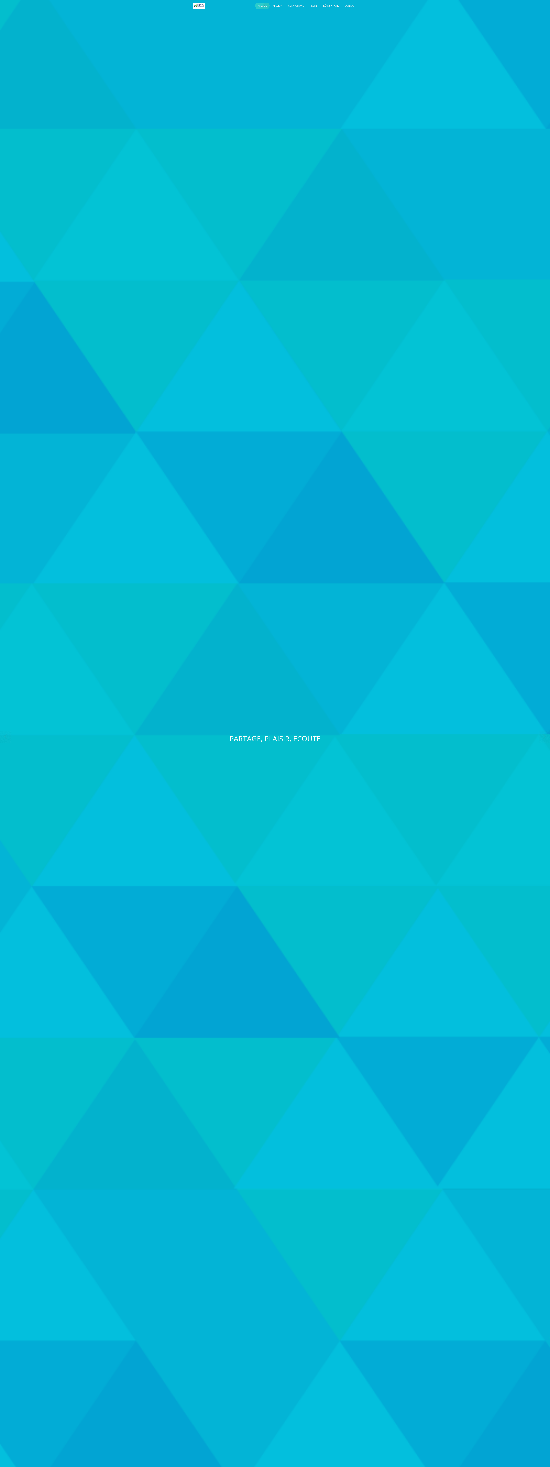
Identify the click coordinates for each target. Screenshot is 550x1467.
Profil (313, 5)
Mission (277, 5)
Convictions (296, 5)
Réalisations (331, 5)
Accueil (262, 5)
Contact (350, 5)
